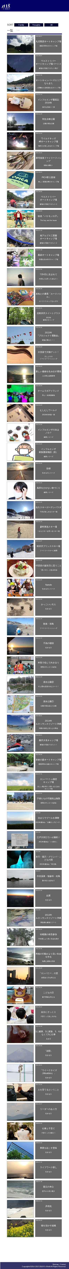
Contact (63, 1264)
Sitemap (56, 1264)
